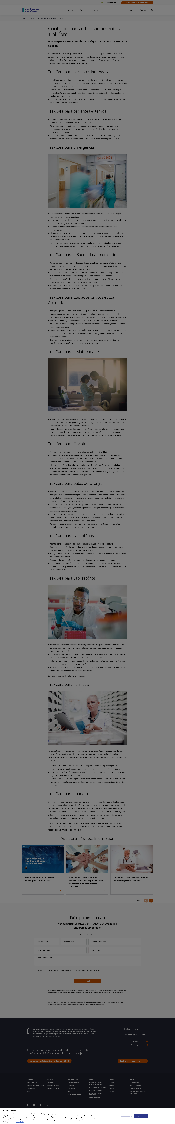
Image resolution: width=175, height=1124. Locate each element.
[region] (87, 1116)
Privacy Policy (20, 1122)
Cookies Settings (126, 1116)
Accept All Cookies (141, 1116)
